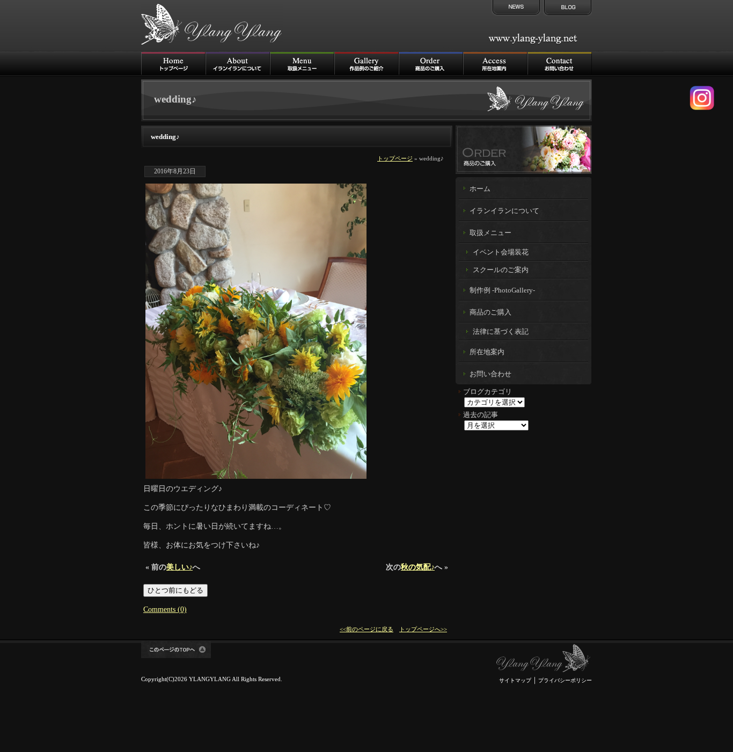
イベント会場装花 (501, 252)
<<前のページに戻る (366, 629)
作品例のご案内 (366, 63)
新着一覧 (515, 8)
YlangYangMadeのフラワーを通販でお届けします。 (524, 149)
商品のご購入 (431, 63)
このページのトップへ (176, 649)
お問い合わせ (490, 374)
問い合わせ (559, 63)
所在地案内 (487, 352)
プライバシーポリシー (565, 680)
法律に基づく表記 (501, 331)
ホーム (480, 189)
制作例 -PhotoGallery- (502, 290)
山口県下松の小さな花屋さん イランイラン (543, 658)
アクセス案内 (495, 63)
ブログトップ (566, 8)
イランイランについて (238, 63)
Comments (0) (165, 609)
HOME (173, 63)
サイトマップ (515, 680)
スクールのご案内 (501, 270)
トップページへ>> (423, 629)
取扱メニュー (302, 63)
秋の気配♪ (418, 567)
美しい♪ (179, 567)
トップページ (395, 158)
